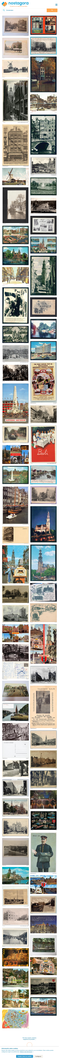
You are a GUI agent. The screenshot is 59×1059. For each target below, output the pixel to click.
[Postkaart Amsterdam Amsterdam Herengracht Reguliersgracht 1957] (16, 661)
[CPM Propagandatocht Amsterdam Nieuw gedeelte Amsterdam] (16, 768)
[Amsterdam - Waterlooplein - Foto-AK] (43, 166)
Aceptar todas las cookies (24, 1056)
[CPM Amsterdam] (43, 820)
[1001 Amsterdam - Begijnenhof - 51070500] (43, 779)
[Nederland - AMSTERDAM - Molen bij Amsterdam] (16, 176)
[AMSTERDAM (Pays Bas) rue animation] (43, 414)
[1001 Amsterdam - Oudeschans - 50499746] (16, 712)
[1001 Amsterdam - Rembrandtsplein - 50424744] (16, 827)
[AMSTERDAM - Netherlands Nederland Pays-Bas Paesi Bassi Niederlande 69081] (43, 245)
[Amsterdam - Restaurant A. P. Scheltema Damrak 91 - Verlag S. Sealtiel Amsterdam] (16, 145)
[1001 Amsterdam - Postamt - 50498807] (16, 808)
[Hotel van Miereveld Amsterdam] (43, 225)
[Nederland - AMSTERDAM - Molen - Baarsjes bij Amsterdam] (16, 68)
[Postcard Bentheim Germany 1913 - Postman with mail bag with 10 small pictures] (43, 853)
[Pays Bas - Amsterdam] (43, 206)
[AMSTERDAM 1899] (43, 592)
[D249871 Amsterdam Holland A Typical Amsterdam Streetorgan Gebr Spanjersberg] (16, 565)
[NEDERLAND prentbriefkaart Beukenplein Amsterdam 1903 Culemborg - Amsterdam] (43, 46)
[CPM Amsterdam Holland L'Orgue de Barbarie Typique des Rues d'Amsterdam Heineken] (43, 966)
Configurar (38, 1056)
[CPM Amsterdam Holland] (16, 999)
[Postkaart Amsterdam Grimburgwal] (16, 205)
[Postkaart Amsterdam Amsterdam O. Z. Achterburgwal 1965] (16, 740)
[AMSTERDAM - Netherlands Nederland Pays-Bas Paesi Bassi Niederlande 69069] (16, 235)
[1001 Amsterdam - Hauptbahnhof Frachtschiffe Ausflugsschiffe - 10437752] (43, 986)
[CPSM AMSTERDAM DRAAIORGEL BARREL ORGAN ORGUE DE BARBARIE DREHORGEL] (16, 978)
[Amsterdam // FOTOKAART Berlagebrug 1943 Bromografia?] (16, 851)
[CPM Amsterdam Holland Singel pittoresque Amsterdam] (43, 799)
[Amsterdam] (16, 454)
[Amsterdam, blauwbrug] (16, 691)
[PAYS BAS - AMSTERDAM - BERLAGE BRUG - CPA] (16, 896)
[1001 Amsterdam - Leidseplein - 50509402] (43, 675)
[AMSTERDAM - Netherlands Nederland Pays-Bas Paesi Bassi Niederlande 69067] (43, 1006)
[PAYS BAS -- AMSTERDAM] (43, 495)
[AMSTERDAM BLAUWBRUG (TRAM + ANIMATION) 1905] (16, 354)
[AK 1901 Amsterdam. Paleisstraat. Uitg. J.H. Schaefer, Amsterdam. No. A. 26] (16, 48)
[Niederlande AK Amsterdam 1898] (43, 307)
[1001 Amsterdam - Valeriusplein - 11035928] (43, 905)
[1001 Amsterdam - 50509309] (43, 740)
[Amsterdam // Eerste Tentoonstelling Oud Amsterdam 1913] (43, 759)
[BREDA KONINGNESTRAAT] (16, 917)
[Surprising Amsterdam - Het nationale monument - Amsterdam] (16, 404)
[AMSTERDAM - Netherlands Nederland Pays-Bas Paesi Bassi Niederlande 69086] (43, 329)
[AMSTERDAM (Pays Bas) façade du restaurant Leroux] (16, 535)
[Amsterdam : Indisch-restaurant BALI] (43, 444)
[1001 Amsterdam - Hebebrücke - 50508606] (16, 937)
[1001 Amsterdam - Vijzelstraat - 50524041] (16, 788)
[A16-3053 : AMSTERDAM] (16, 614)
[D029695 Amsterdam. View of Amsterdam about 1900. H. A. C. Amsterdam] (43, 104)
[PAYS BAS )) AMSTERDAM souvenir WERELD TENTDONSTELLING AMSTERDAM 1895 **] (43, 613)
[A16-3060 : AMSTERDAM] (16, 101)
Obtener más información (26, 1051)
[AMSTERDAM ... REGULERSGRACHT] (16, 434)
